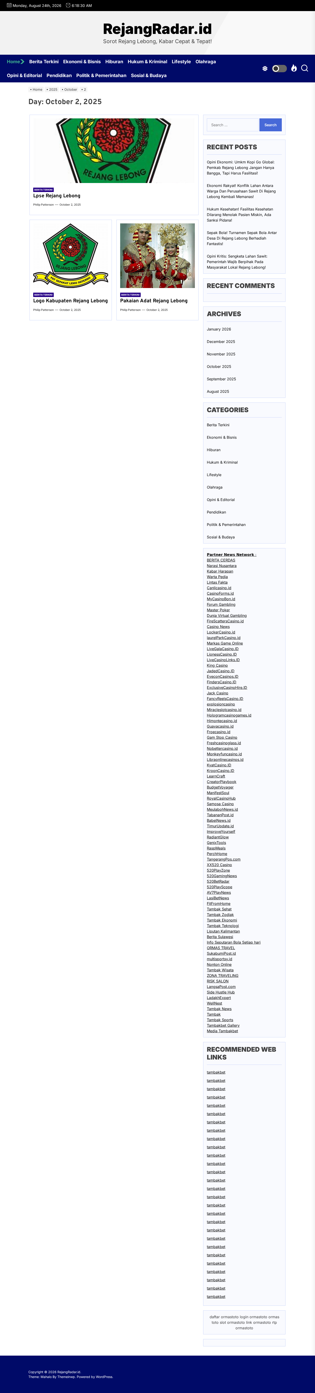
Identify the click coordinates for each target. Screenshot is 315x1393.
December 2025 (221, 341)
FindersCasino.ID (221, 682)
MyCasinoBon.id (221, 599)
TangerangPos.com (224, 859)
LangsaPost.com (221, 986)
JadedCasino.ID (221, 671)
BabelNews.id (219, 820)
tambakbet (216, 1072)
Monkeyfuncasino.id (224, 754)
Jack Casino (217, 693)
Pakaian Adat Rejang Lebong (154, 301)
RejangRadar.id (157, 28)
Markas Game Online (225, 643)
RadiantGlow (218, 837)
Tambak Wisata (220, 970)
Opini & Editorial (24, 75)
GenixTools (216, 842)
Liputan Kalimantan (223, 931)
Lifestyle (181, 61)
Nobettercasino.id (222, 748)
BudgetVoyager (220, 787)
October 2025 (219, 366)
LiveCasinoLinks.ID (223, 659)
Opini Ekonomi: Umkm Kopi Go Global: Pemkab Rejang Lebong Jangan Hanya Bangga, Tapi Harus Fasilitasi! (241, 167)
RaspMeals (216, 848)
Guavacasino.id (220, 726)
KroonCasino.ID (220, 770)
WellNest (214, 1003)
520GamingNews (222, 876)
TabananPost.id (220, 815)
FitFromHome (218, 903)
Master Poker (218, 610)
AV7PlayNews (219, 892)
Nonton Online (219, 964)
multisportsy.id (219, 959)
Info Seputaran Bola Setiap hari (234, 942)
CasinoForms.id (220, 593)
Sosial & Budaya (149, 75)
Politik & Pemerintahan (101, 75)
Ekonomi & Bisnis (82, 61)
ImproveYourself (221, 831)
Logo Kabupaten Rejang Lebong (70, 301)
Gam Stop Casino (222, 737)
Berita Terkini (44, 61)
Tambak (214, 1014)
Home (13, 61)
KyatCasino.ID (219, 765)
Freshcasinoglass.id (224, 743)
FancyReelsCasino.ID (225, 698)
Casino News (218, 626)
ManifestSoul (218, 792)
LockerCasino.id (221, 632)
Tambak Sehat (219, 909)
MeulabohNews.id (222, 809)
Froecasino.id (218, 732)
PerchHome (217, 853)
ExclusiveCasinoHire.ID (227, 687)
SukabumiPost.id (221, 953)
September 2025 (221, 379)
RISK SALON (218, 981)
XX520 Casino (219, 864)
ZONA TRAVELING (222, 975)
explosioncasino (221, 704)
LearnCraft (216, 776)
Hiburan (114, 61)
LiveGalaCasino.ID (223, 648)
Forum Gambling (221, 604)
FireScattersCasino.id (225, 621)
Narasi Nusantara (222, 565)
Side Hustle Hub (221, 992)
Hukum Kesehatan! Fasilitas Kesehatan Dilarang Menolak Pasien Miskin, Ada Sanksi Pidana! (240, 214)
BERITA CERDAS (221, 560)
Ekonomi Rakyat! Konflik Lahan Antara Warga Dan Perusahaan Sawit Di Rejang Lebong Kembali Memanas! (241, 191)
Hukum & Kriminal (147, 61)
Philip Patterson (43, 204)
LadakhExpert (219, 997)
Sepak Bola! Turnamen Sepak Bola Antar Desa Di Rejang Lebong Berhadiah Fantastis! (242, 238)
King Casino (217, 665)
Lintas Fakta (217, 582)
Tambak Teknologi (223, 925)
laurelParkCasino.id (224, 637)
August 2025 (218, 391)
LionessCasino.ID (222, 654)
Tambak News (219, 1008)
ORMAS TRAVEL (221, 948)
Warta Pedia (217, 576)
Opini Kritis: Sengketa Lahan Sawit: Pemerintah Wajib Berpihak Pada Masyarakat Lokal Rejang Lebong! (237, 262)
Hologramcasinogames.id (229, 715)
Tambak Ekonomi (222, 920)
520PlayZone (218, 870)
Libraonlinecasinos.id (225, 759)
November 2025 (221, 354)
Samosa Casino (220, 804)
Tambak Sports (220, 1020)
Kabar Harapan (220, 571)
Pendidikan (59, 75)
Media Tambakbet (222, 1031)
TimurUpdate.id (220, 826)
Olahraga (206, 61)
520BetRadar (218, 881)
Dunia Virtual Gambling (227, 615)
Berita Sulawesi (220, 936)
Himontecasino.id (222, 720)
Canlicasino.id (219, 587)
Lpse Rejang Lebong (56, 196)
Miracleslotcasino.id (224, 709)
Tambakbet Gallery (223, 1025)
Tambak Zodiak (220, 914)
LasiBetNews (218, 898)
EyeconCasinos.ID (222, 676)
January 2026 (219, 329)
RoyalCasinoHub (221, 798)
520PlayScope (219, 887)
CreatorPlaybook (221, 781)
